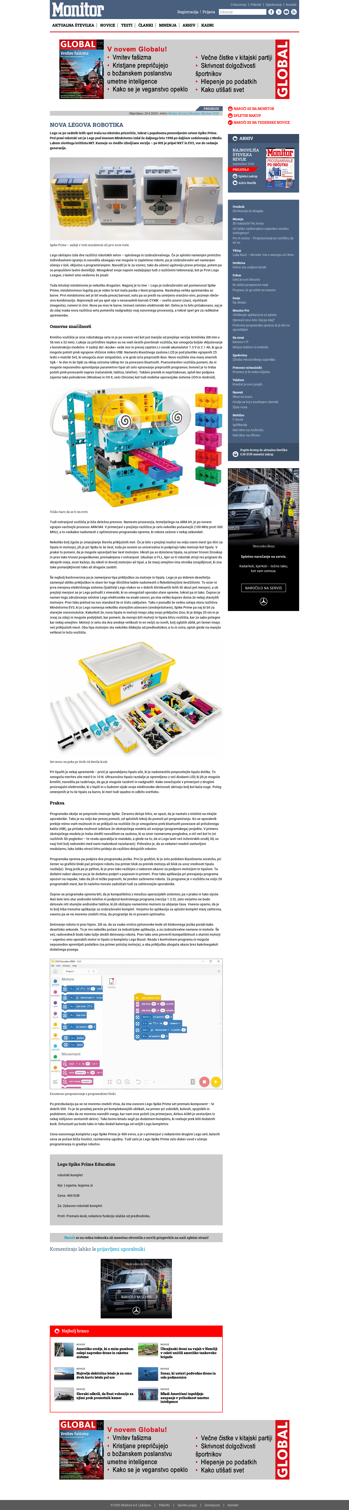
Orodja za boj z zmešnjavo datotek (255, 402)
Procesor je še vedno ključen (251, 372)
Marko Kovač (177, 113)
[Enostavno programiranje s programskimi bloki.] (136, 1023)
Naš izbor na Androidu (248, 430)
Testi (126, 25)
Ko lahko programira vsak (250, 285)
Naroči (69, 1237)
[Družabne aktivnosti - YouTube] (285, 12)
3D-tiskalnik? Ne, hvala (248, 223)
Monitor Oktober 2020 (204, 113)
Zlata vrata (240, 407)
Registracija (187, 11)
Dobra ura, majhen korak (249, 267)
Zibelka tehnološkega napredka (254, 359)
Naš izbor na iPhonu (246, 435)
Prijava (209, 11)
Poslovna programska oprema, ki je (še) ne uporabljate (261, 327)
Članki (145, 25)
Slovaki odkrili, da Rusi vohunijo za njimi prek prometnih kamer (104, 1395)
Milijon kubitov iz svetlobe (250, 347)
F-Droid (238, 419)
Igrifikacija (240, 425)
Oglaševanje (273, 4)
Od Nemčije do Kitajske (248, 211)
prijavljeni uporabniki (121, 1249)
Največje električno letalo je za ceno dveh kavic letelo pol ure (104, 1375)
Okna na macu (242, 396)
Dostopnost (212, 1505)
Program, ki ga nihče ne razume (254, 290)
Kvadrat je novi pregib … (249, 384)
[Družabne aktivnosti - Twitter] (278, 12)
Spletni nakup (247, 115)
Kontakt (291, 4)
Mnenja (168, 25)
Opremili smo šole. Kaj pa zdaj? (253, 320)
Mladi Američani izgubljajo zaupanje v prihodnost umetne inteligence (184, 1397)
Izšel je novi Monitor (246, 279)
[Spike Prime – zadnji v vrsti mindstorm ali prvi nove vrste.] (136, 198)
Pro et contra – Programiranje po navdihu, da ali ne (263, 240)
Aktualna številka (73, 25)
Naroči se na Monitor (254, 108)
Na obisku (239, 302)
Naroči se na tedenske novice (262, 122)
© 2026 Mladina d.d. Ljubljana (131, 1505)
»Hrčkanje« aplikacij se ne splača (255, 315)
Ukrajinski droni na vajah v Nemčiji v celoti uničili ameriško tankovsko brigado (188, 1352)
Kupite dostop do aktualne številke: (264, 450)
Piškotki (255, 4)
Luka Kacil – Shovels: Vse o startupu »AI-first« (263, 255)
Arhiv (189, 25)
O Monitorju (238, 4)
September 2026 (243, 164)
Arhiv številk (247, 183)
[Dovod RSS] (293, 12)
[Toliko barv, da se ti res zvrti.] (136, 446)
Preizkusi (211, 108)
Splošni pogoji (187, 1505)
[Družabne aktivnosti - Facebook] (270, 12)
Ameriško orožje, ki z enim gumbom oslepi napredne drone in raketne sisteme (104, 1352)
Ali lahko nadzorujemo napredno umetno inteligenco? (261, 231)
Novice (107, 25)
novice (80, 1344)
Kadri (207, 25)
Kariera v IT (241, 342)
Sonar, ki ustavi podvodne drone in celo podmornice (188, 1375)
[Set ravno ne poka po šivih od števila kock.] (136, 699)
